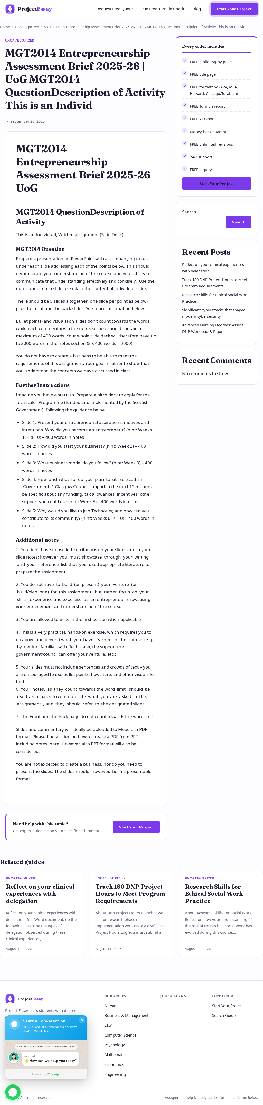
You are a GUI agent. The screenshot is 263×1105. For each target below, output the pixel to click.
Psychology (115, 1044)
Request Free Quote (115, 8)
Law (108, 1025)
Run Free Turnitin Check (162, 8)
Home (5, 26)
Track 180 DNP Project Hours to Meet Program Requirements (130, 893)
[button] (13, 1090)
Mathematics (116, 1054)
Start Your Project (234, 8)
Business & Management (126, 1015)
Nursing (112, 1005)
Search (189, 212)
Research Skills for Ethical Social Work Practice (214, 893)
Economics (114, 1064)
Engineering (115, 1074)
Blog (197, 8)
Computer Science (120, 1035)
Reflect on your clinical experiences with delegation (40, 893)
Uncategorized (27, 26)
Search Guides (224, 1015)
